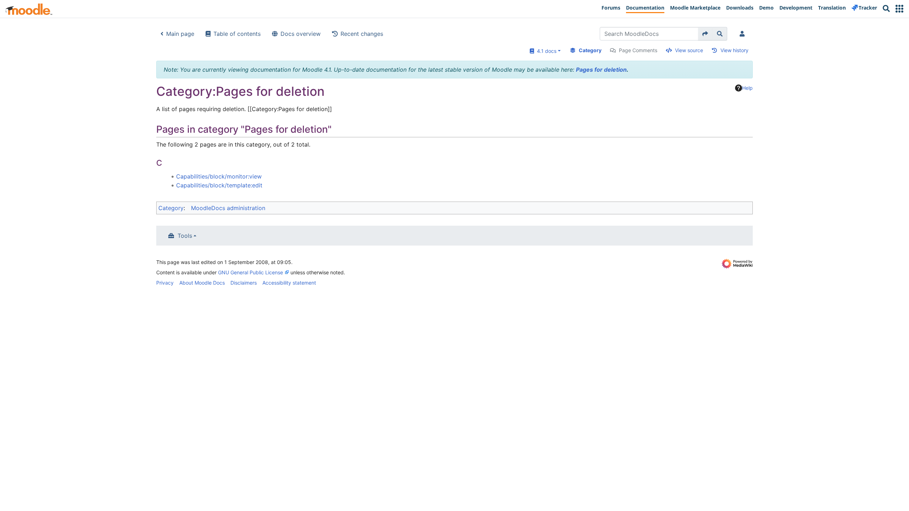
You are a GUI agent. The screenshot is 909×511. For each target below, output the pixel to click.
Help (747, 88)
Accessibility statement (289, 283)
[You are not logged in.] (744, 34)
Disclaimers (243, 283)
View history (734, 50)
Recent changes (362, 33)
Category (590, 50)
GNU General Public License (250, 272)
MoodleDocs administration (228, 207)
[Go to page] (705, 33)
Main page (180, 33)
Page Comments (638, 50)
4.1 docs (545, 51)
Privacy (165, 283)
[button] (899, 9)
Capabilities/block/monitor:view (219, 176)
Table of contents (237, 33)
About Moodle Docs (202, 283)
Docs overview (301, 33)
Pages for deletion (601, 69)
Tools (185, 235)
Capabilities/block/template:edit (219, 185)
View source (689, 50)
